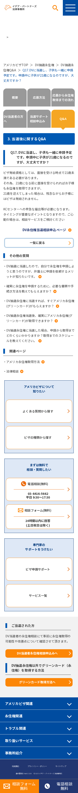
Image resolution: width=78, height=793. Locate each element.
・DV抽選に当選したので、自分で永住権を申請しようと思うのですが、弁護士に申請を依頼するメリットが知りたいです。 (38, 271)
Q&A (63, 118)
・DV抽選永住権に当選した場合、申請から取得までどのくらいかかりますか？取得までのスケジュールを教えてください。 (39, 335)
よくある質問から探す (38, 411)
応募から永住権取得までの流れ (63, 97)
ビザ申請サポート (38, 569)
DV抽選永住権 (44, 65)
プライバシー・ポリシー (37, 766)
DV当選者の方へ (13, 118)
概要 (15, 97)
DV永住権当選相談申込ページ (44, 229)
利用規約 (15, 766)
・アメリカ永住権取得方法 (21, 362)
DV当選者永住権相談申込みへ (37, 653)
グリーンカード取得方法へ (37, 682)
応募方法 (39, 97)
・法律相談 (11, 371)
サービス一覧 (38, 595)
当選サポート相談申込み (39, 118)
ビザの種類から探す (38, 437)
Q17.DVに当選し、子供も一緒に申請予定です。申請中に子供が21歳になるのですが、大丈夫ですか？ (38, 75)
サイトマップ (60, 766)
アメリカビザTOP (15, 65)
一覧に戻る (37, 242)
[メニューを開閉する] (70, 8)
